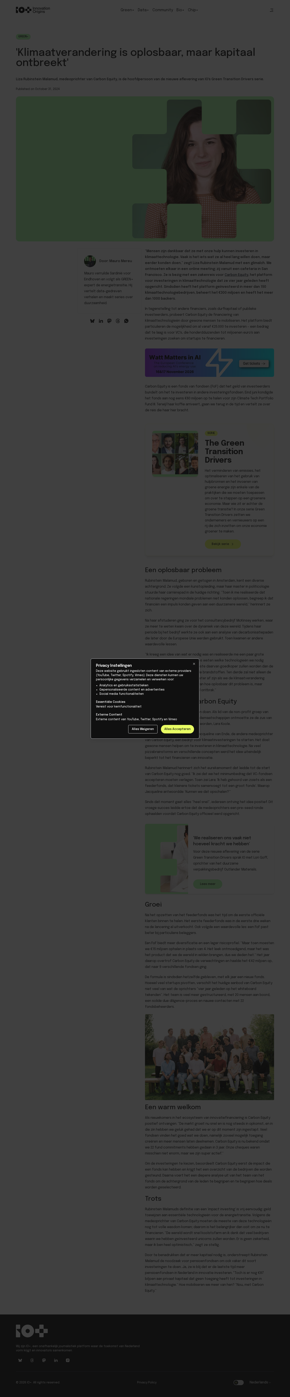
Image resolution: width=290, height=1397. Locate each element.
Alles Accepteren (177, 729)
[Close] (194, 664)
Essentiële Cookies (110, 702)
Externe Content (109, 714)
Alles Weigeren (143, 729)
